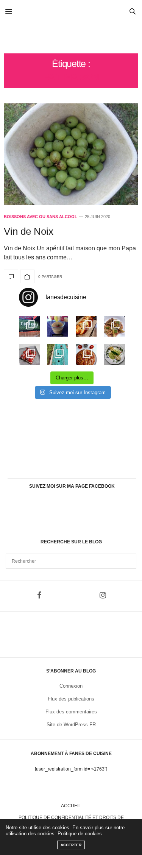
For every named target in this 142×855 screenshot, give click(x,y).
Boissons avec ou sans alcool (40, 217)
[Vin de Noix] (71, 154)
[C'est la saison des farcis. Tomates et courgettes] (57, 326)
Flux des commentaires (71, 712)
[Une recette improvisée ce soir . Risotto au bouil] (114, 326)
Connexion (71, 686)
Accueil (71, 805)
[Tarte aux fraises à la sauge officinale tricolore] (29, 354)
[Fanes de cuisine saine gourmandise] (71, 38)
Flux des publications (71, 699)
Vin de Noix (28, 231)
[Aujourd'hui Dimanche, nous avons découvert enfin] (29, 326)
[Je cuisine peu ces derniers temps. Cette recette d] (114, 354)
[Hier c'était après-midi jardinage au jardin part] (57, 354)
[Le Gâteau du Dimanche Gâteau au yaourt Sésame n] (86, 354)
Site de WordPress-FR (71, 724)
